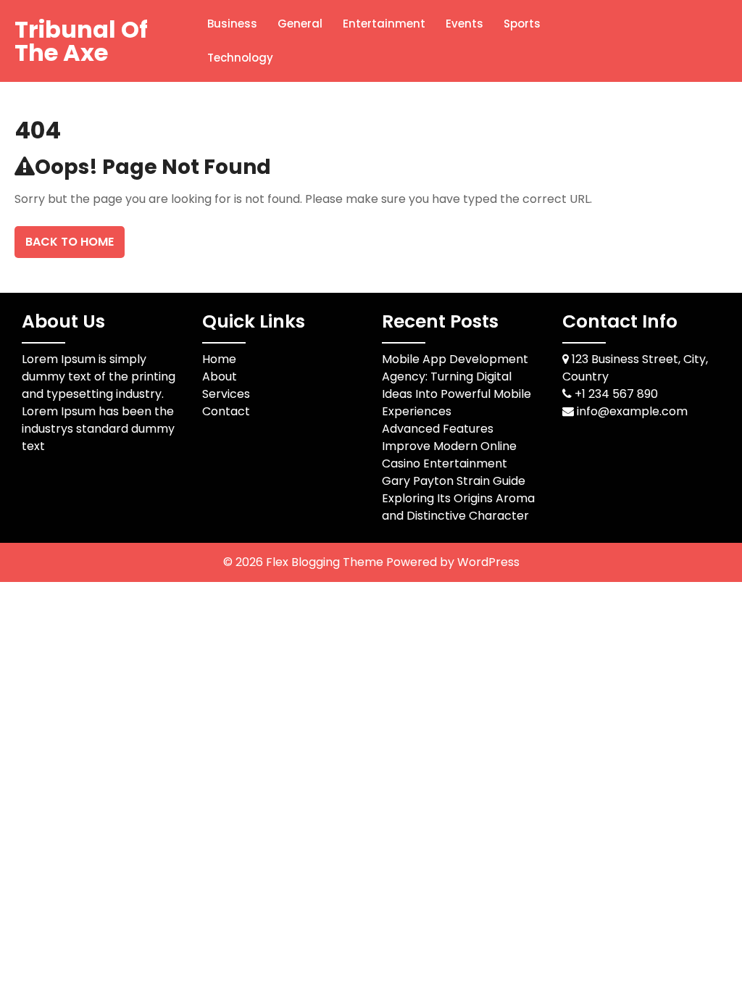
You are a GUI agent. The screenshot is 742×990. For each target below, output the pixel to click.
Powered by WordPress (453, 562)
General (300, 23)
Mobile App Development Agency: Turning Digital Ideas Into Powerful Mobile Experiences (456, 385)
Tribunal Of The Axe (81, 41)
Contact (226, 411)
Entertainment (384, 23)
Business (232, 23)
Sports (522, 23)
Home (219, 359)
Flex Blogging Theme (326, 562)
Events (464, 23)
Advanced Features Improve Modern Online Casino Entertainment (449, 446)
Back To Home (69, 241)
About (219, 376)
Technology (240, 57)
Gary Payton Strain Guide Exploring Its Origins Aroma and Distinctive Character (458, 498)
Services (226, 394)
